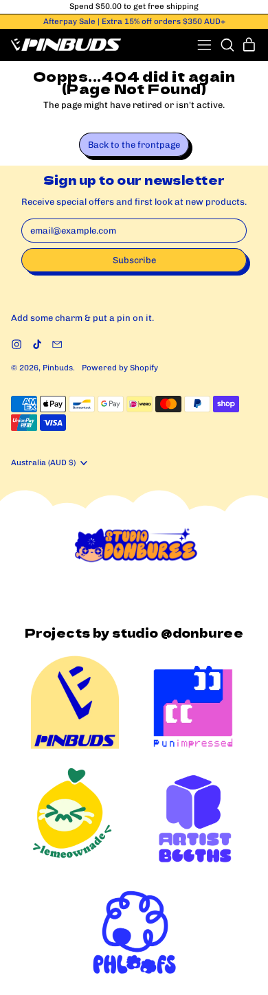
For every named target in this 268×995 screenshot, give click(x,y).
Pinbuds (58, 367)
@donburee (202, 632)
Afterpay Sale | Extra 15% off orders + (134, 21)
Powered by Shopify (120, 367)
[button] (227, 45)
